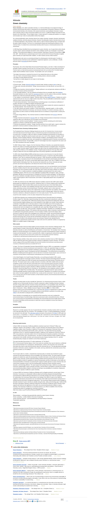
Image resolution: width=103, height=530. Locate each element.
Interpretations (32, 16)
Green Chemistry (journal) (19, 464)
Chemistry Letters (17, 494)
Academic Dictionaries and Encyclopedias (34, 11)
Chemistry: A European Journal (21, 488)
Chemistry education (18, 482)
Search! (63, 14)
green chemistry (17, 458)
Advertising (37, 499)
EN (64, 8)
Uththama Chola (19, 443)
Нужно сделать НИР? (24, 441)
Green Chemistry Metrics (19, 470)
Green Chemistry (17, 449)
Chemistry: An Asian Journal (20, 491)
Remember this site (41, 8)
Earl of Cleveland (60, 443)
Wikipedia (25, 16)
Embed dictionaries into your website (55, 8)
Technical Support (31, 499)
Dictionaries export (16, 501)
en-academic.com (16, 15)
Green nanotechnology (19, 476)
